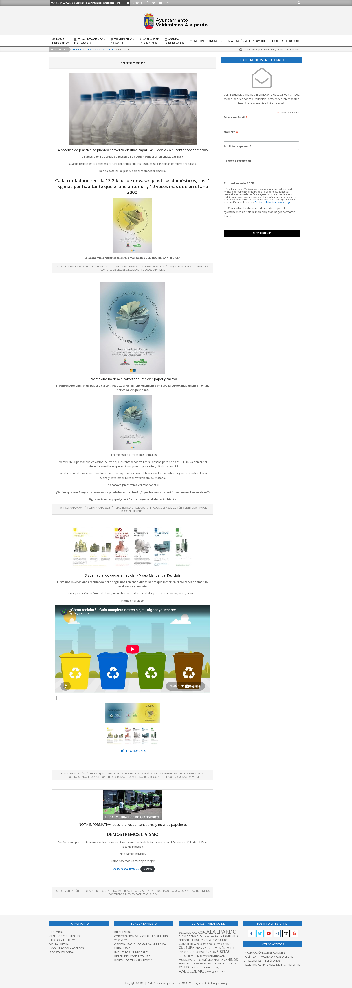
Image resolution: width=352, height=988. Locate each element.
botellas (202, 266)
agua (202, 933)
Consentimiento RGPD (239, 183)
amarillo (190, 266)
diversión (219, 948)
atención (209, 936)
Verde (195, 776)
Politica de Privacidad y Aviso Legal (273, 202)
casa (207, 940)
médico (198, 959)
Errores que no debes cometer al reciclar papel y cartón (133, 379)
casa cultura (220, 940)
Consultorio (216, 944)
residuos (145, 269)
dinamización (203, 948)
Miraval (218, 956)
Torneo (206, 967)
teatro (195, 967)
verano (221, 972)
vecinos (211, 972)
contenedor (108, 269)
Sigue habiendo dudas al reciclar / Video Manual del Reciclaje (133, 575)
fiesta (213, 952)
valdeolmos (193, 971)
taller (184, 967)
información (204, 956)
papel (202, 507)
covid (228, 944)
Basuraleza (132, 773)
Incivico (130, 894)
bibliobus (184, 940)
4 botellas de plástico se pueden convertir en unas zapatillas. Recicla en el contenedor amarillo (133, 150)
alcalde (184, 936)
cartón (177, 507)
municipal (186, 959)
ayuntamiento (226, 936)
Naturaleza (181, 773)
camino (195, 890)
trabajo (216, 967)
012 (181, 932)
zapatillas (158, 269)
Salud (137, 890)
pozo (190, 963)
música (208, 959)
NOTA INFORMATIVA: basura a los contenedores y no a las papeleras (133, 824)
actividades (190, 932)
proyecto (210, 963)
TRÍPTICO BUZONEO (132, 750)
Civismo (205, 890)
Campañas (146, 773)
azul (169, 507)
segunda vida (183, 776)
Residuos (158, 266)
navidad (220, 959)
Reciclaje (146, 266)
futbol (183, 955)
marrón (144, 776)
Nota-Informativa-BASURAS (125, 868)
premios (198, 963)
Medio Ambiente (130, 266)
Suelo (153, 894)
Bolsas (185, 890)
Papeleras (142, 894)
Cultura (186, 947)
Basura (175, 890)
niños (232, 959)
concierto (187, 944)
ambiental (197, 936)
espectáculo (187, 952)
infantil (192, 956)
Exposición (202, 952)
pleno (182, 963)
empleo (230, 948)
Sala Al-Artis (227, 963)
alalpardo (221, 931)
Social (146, 890)
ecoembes (132, 776)
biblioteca (197, 940)
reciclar (126, 511)
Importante (125, 890)
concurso (202, 944)
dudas (121, 776)
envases (122, 269)
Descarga (148, 868)
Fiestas (223, 951)
